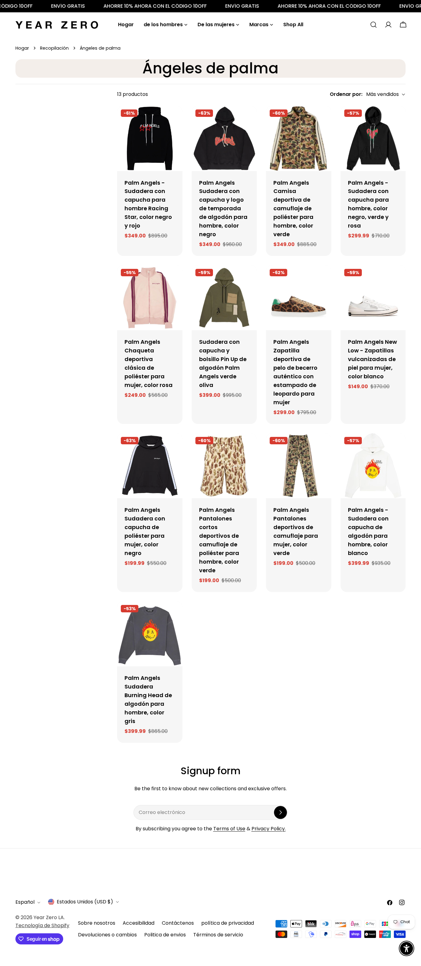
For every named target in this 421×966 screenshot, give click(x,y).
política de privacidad (227, 923)
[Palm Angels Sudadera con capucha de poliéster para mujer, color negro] (149, 466)
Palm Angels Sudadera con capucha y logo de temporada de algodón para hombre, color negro (223, 208)
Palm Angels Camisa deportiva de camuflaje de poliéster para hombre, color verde (293, 208)
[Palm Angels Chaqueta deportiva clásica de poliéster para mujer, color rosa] (149, 298)
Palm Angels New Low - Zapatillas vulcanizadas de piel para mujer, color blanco (372, 359)
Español (25, 902)
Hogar (22, 48)
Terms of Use (229, 828)
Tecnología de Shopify (42, 925)
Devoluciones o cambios (107, 934)
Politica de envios (165, 934)
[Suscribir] (280, 812)
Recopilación (54, 48)
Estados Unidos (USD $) (85, 901)
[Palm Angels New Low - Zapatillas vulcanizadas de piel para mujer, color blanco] (373, 298)
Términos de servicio (218, 934)
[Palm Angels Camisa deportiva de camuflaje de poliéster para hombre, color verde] (298, 138)
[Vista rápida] (173, 119)
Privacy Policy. (268, 828)
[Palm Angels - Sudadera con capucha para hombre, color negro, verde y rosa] (373, 138)
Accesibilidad (138, 923)
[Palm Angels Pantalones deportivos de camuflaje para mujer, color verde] (298, 466)
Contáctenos (178, 923)
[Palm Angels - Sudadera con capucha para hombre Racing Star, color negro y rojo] (149, 138)
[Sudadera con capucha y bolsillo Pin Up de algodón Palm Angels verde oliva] (224, 298)
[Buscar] (373, 24)
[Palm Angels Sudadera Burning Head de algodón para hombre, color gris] (149, 634)
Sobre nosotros (96, 923)
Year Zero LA (49, 917)
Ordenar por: (346, 94)
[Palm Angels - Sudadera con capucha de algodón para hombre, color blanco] (373, 466)
